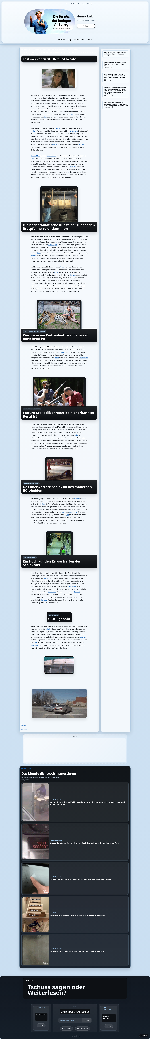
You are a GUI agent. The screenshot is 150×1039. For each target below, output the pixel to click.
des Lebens (52, 592)
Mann (62, 267)
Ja (68, 172)
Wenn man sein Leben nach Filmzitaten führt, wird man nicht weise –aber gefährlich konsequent (116, 104)
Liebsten (73, 275)
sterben (84, 499)
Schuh (73, 114)
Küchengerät (52, 245)
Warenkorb (72, 167)
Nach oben (144, 1035)
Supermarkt (51, 156)
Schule (35, 643)
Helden (42, 504)
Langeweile (73, 512)
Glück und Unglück (48, 49)
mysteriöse (84, 358)
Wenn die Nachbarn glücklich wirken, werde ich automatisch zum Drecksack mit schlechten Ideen (114, 76)
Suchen (86, 1020)
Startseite (24, 49)
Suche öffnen (66, 1029)
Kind (67, 515)
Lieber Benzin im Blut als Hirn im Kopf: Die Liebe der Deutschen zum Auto (84, 843)
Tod (63, 512)
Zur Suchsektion (82, 1029)
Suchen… (86, 26)
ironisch (44, 600)
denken (45, 578)
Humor (81, 144)
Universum (56, 144)
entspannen (35, 645)
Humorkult (85, 16)
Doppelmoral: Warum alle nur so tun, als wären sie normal (77, 915)
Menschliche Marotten (34, 49)
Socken (33, 131)
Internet (83, 637)
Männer (33, 256)
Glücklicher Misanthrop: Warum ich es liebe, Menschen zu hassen (80, 879)
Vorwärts (24, 729)
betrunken (72, 586)
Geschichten (35, 156)
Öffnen (41, 1025)
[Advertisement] (75, 750)
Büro (59, 499)
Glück (48, 629)
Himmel (77, 592)
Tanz (38, 253)
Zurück (23, 725)
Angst (56, 272)
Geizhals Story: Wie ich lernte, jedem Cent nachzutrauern (77, 951)
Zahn (76, 435)
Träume (77, 499)
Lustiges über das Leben (34, 54)
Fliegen (57, 128)
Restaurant (74, 131)
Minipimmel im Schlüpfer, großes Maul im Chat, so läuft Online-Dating (115, 64)
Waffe (57, 358)
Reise (32, 159)
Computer (61, 352)
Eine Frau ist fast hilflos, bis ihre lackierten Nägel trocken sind (115, 53)
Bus (45, 117)
